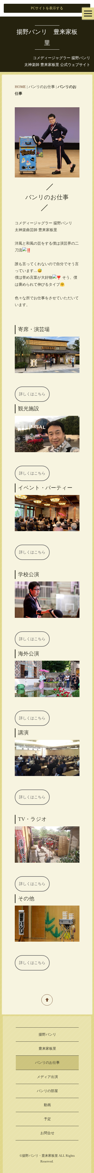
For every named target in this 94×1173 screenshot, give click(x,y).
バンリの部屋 (47, 1091)
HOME (20, 87)
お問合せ (47, 1133)
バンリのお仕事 (47, 1062)
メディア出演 (47, 1077)
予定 (47, 1119)
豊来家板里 (47, 1048)
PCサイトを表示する (47, 8)
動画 (47, 1105)
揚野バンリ (47, 1034)
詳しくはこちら (32, 394)
